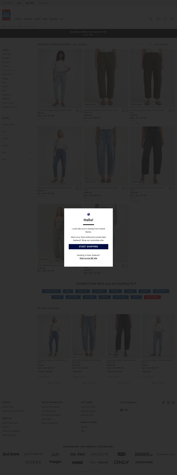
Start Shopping (88, 246)
